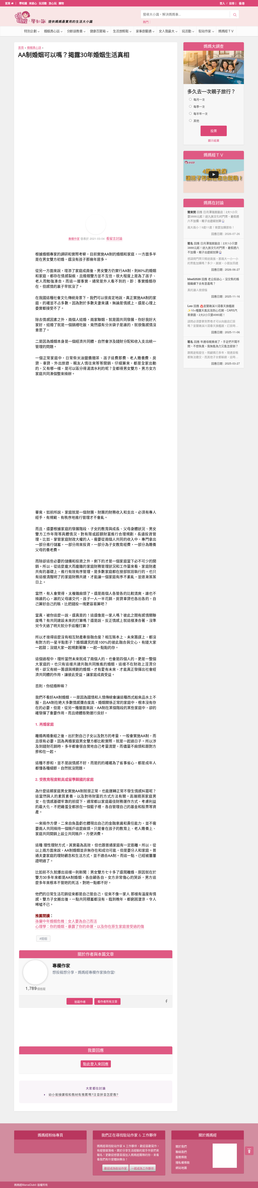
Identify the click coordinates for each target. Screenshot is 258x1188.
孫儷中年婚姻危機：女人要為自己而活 (66, 921)
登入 (222, 3)
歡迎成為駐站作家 (115, 1168)
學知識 (23, 3)
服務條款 (181, 1157)
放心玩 (53, 3)
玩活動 (43, 3)
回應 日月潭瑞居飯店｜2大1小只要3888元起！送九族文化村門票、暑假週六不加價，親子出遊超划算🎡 (213, 256)
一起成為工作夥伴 (142, 1168)
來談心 (33, 3)
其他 (196, 121)
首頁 (8, 3)
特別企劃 (30, 31)
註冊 (231, 3)
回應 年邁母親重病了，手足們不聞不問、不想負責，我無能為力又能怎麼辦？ (213, 352)
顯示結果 (213, 140)
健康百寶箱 (98, 31)
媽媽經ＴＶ (226, 31)
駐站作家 (205, 31)
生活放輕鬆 (121, 31)
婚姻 (44, 938)
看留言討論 (114, 238)
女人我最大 (167, 31)
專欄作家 (74, 239)
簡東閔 (191, 212)
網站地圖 (181, 1168)
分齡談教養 (75, 31)
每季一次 (199, 106)
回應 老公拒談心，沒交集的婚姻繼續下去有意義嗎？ (213, 287)
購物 (61, 3)
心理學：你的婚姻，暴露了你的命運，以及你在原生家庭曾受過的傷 (89, 926)
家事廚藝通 (144, 31)
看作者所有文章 (107, 1001)
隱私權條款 (183, 1162)
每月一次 (199, 99)
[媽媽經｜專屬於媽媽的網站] (56, 17)
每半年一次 (201, 113)
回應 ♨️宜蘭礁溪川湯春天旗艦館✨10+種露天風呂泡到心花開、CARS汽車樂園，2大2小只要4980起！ (213, 319)
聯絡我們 (181, 1152)
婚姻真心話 (52, 31)
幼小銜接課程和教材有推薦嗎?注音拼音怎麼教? (84, 1094)
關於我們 (181, 1146)
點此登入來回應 (95, 1063)
